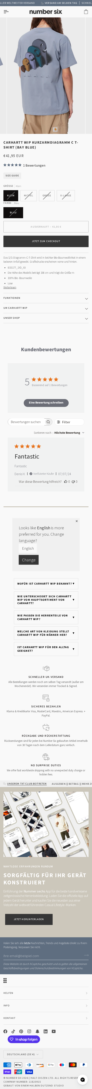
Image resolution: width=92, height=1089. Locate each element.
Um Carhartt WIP (15, 308)
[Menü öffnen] (9, 11)
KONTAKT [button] (9, 1018)
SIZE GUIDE (12, 175)
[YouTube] (54, 1031)
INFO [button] (6, 1005)
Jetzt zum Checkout (46, 241)
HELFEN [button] (8, 993)
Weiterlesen (9, 287)
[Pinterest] (21, 1031)
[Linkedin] (45, 1031)
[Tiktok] (13, 1031)
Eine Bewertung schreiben (46, 403)
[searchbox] (26, 421)
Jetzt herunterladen (29, 919)
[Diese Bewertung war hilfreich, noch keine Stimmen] (65, 481)
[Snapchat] (37, 1031)
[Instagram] (29, 1031)
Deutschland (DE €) (21, 1054)
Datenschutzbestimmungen (50, 968)
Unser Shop (11, 318)
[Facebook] (5, 1031)
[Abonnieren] (85, 955)
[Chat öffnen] (82, 1080)
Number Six (14, 1077)
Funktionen (11, 298)
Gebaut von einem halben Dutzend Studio (33, 1085)
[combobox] (59, 433)
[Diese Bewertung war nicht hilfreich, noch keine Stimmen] (73, 481)
